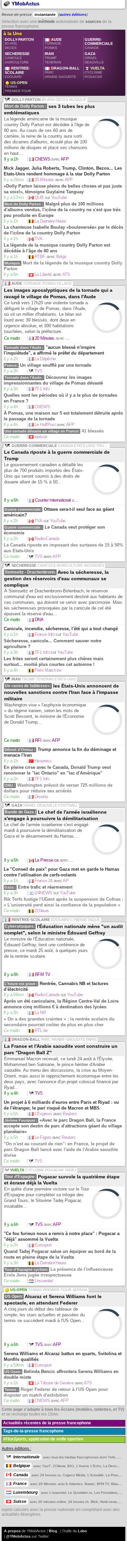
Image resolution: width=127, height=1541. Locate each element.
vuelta (95, 74)
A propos (12, 1531)
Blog (53, 1531)
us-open (18, 89)
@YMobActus (18, 1536)
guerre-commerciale (99, 48)
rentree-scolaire (18, 74)
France (20, 1483)
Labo (82, 1531)
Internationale (26, 1457)
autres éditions (73, 14)
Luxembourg (25, 1492)
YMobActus (24, 3)
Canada (20, 1475)
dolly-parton (19, 45)
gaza (94, 60)
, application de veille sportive (43, 1439)
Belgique (21, 1465)
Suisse (19, 1501)
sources (93, 21)
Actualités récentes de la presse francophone (47, 1423)
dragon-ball (62, 74)
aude (53, 45)
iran (54, 60)
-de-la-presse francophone (33, 1431)
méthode (46, 21)
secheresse (17, 60)
